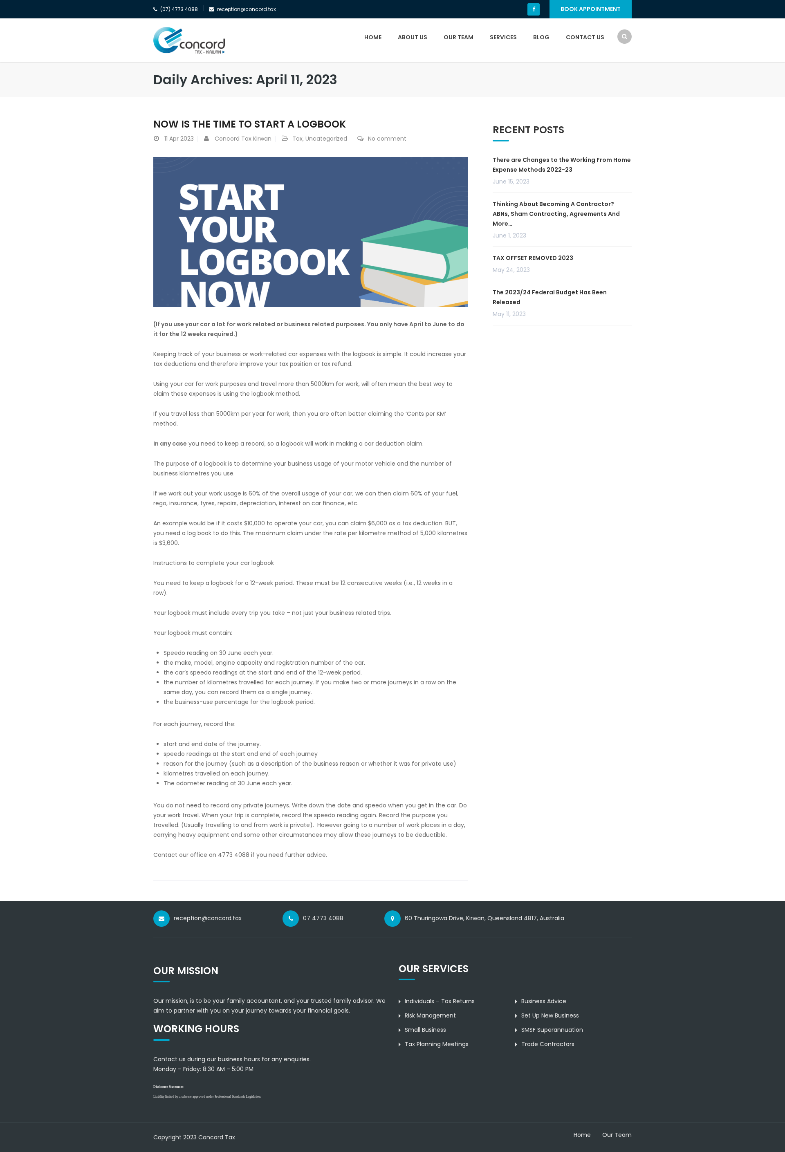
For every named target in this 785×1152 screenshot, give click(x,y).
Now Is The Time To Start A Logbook (249, 124)
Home (372, 37)
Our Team (458, 37)
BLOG (541, 37)
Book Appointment (591, 9)
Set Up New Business (550, 1015)
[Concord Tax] (189, 40)
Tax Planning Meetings (437, 1044)
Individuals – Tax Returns (440, 1001)
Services (503, 37)
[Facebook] (533, 9)
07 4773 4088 (323, 918)
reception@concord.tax (208, 918)
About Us (412, 37)
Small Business (425, 1030)
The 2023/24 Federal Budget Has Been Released (550, 297)
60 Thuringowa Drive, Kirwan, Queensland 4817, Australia (484, 918)
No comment (387, 138)
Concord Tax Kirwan (243, 138)
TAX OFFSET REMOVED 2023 (533, 258)
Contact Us (585, 37)
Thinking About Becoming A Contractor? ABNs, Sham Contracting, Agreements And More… (556, 214)
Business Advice (543, 1001)
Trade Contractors (547, 1044)
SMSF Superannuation (552, 1030)
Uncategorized (326, 138)
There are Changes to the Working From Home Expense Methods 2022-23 (562, 165)
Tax (297, 138)
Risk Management (430, 1015)
